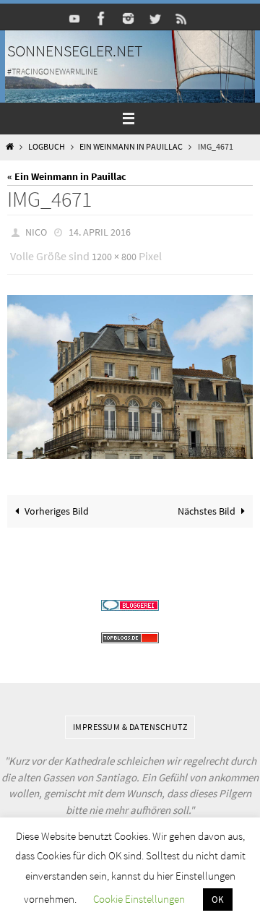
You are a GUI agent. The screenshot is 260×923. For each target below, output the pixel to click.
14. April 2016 (100, 231)
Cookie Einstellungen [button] (139, 899)
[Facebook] (101, 18)
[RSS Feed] (182, 18)
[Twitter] (155, 18)
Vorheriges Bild (57, 504)
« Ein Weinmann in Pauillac (66, 176)
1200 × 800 (114, 252)
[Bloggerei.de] (130, 598)
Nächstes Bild (206, 504)
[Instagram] (128, 18)
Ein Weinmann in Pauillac (131, 147)
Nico (36, 231)
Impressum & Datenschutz (130, 720)
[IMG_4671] (130, 370)
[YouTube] (75, 18)
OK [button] (218, 899)
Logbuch (46, 147)
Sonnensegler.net (75, 50)
